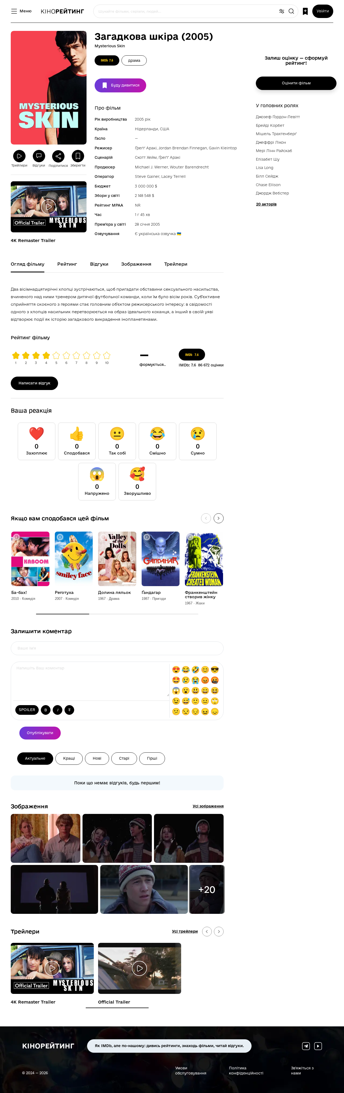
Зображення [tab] (136, 263)
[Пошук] (291, 11)
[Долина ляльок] (117, 559)
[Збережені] (305, 11)
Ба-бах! (19, 592)
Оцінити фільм (296, 83)
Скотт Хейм (146, 157)
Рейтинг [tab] (67, 263)
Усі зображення (208, 806)
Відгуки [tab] (99, 263)
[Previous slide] (207, 931)
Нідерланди (146, 129)
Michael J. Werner (151, 167)
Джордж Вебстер (272, 193)
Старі (124, 758)
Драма (134, 60)
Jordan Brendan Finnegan (183, 148)
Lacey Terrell (173, 176)
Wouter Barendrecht (189, 167)
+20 (207, 889)
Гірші (152, 758)
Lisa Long (264, 167)
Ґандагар (151, 592)
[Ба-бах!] (30, 559)
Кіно (62, 11)
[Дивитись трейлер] (49, 206)
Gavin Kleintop (223, 148)
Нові (97, 758)
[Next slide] (219, 931)
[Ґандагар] (161, 559)
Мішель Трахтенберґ (276, 134)
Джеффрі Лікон (271, 142)
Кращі (69, 758)
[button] (45, 838)
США (164, 129)
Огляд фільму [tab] (27, 263)
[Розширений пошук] (281, 11)
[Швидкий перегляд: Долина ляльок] (103, 537)
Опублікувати (40, 733)
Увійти (323, 11)
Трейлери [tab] (175, 263)
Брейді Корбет (270, 125)
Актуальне (35, 758)
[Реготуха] (74, 559)
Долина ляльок (114, 592)
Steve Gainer (147, 176)
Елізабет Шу (268, 159)
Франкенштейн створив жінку (201, 594)
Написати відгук (34, 383)
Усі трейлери (185, 931)
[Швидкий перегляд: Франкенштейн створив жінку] (190, 537)
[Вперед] (219, 518)
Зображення (29, 806)
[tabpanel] (117, 303)
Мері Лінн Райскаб (274, 151)
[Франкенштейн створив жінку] (204, 559)
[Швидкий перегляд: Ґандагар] (146, 537)
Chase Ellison (268, 185)
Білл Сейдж (267, 176)
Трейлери (25, 931)
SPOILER (27, 710)
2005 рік (142, 119)
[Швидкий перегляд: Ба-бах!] (16, 537)
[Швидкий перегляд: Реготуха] (60, 537)
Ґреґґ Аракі (146, 148)
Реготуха (64, 592)
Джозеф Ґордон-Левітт (278, 117)
